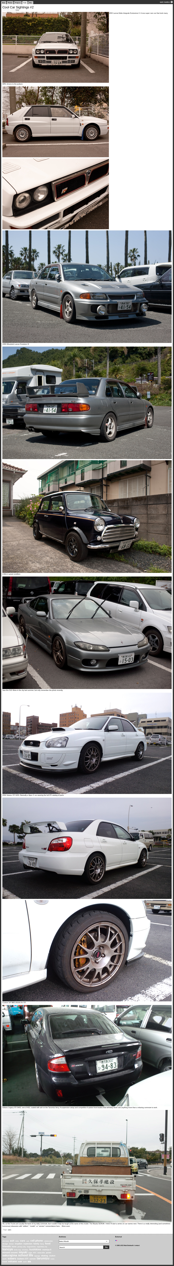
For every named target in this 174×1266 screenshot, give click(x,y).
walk (20, 1261)
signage (37, 1256)
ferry (42, 1244)
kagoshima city (42, 1247)
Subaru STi (22, 1259)
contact (137, 1245)
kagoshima (31, 1247)
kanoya (7, 1249)
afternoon (5, 1241)
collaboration (48, 1241)
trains (52, 1259)
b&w (17, 1241)
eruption (18, 1244)
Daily (25, 3)
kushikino (35, 1249)
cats (27, 1241)
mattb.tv (167, 2)
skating (44, 1256)
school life (25, 1255)
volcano (12, 1261)
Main (3, 3)
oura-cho (41, 1253)
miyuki (23, 1252)
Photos (10, 3)
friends (6, 1246)
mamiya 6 (46, 1250)
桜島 (29, 1262)
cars (9, 1230)
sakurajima (9, 1255)
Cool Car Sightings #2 (18, 7)
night (30, 1253)
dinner (11, 1244)
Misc (30, 3)
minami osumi (10, 1252)
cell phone (36, 1240)
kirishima (25, 1250)
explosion (27, 1244)
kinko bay (17, 1250)
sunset (32, 1259)
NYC (34, 1253)
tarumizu (43, 1258)
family (36, 1244)
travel (4, 1262)
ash (12, 1240)
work (161, 2)
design (5, 1244)
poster (48, 1253)
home (14, 1247)
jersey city (22, 1247)
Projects (18, 3)
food (47, 1243)
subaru (12, 1258)
